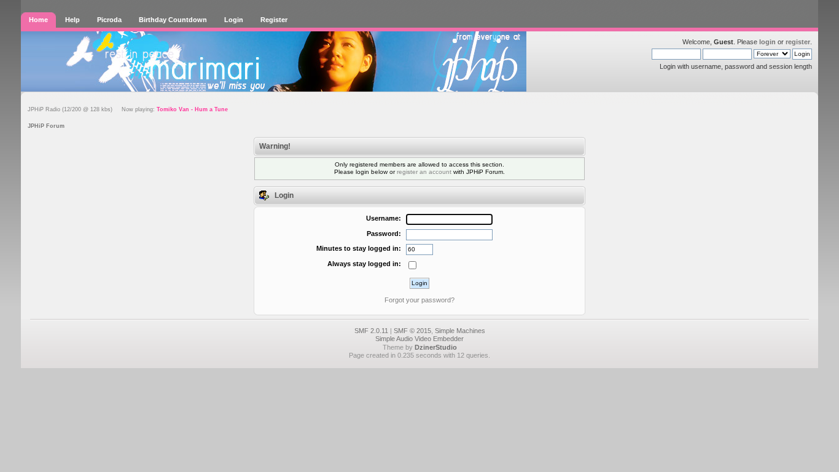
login (767, 41)
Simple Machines (460, 330)
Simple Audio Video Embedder (419, 338)
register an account (424, 171)
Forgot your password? (419, 300)
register (798, 41)
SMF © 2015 (412, 330)
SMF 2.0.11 (371, 330)
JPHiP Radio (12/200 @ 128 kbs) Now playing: (128, 109)
